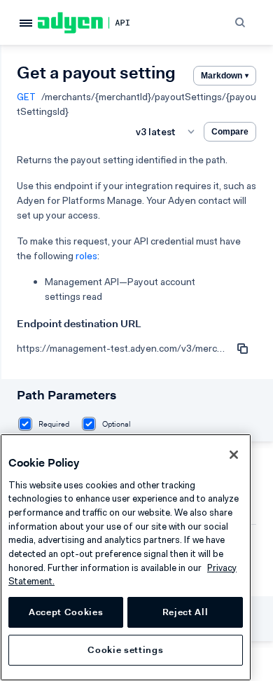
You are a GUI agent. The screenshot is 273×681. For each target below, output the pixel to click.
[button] (241, 22)
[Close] (233, 454)
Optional (116, 424)
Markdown (224, 76)
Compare (229, 132)
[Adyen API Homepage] (93, 23)
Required (53, 424)
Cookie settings (125, 650)
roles (86, 255)
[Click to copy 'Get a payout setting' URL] (242, 348)
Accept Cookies (66, 612)
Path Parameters (66, 395)
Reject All (185, 612)
